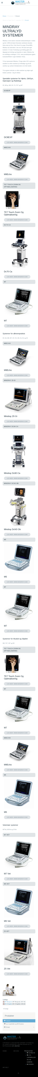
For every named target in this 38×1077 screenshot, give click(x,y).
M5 (5, 577)
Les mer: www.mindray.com (17, 142)
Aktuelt (6, 1067)
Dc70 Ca (8, 271)
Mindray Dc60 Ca (12, 473)
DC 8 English (8, 1004)
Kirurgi (7, 1027)
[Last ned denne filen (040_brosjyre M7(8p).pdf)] (4, 1001)
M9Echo (8, 174)
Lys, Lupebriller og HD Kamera (14, 1024)
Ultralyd (27, 20)
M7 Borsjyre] (8, 1001)
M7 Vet (7, 873)
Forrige (6, 1008)
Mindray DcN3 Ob (12, 529)
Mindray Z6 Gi (10, 416)
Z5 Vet (7, 969)
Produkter (28, 1051)
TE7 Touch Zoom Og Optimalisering (14, 213)
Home (4, 16)
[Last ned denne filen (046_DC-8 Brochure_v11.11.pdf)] (4, 1004)
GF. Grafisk (16, 1046)
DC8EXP (8, 137)
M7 (5, 320)
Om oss (16, 1051)
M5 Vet (7, 921)
